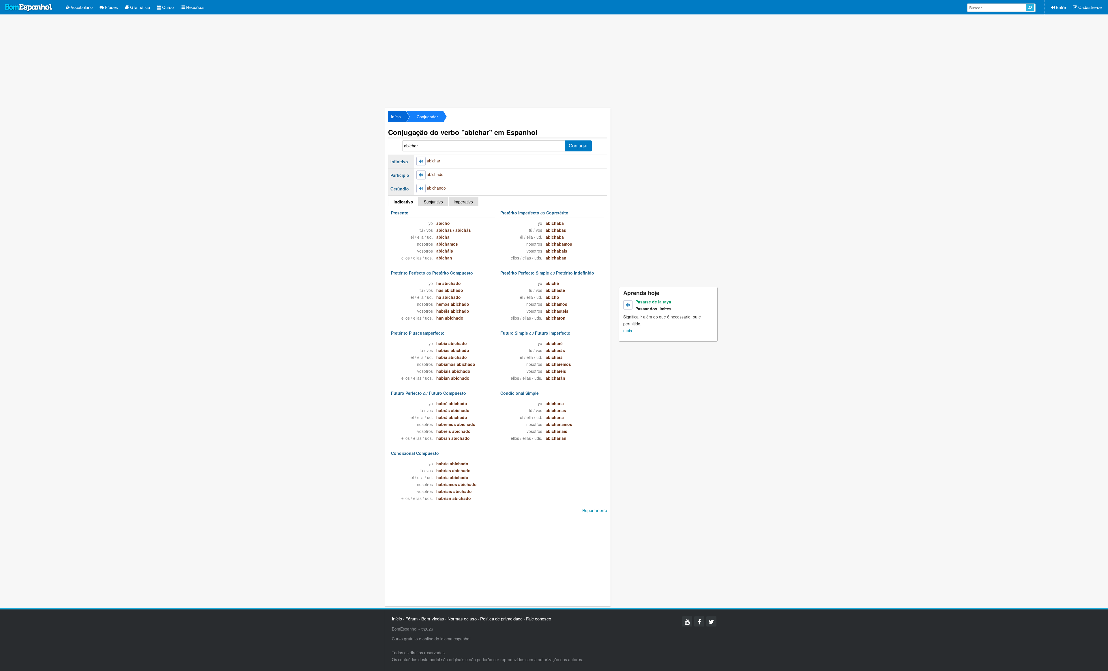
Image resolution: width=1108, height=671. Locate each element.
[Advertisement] (554, 60)
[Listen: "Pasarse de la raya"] (627, 304)
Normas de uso (462, 619)
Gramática (139, 7)
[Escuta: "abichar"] (421, 161)
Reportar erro (594, 510)
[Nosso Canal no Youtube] (687, 621)
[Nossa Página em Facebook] (699, 621)
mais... (629, 330)
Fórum (411, 619)
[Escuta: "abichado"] (421, 174)
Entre (1060, 7)
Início (396, 116)
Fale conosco (538, 619)
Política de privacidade (501, 619)
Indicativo (403, 202)
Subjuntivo (433, 202)
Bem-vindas (432, 619)
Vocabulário (81, 7)
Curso (167, 7)
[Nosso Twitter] (711, 621)
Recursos (195, 7)
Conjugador (427, 116)
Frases (111, 7)
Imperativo (463, 202)
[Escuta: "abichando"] (421, 188)
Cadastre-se (1089, 7)
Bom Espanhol (28, 7)
